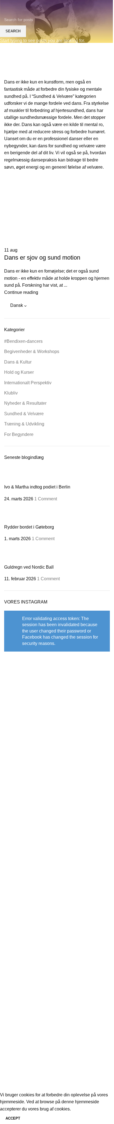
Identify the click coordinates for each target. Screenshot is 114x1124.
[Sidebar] (7, 1084)
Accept (13, 1118)
